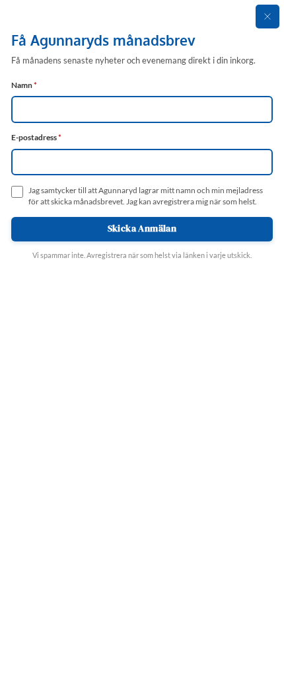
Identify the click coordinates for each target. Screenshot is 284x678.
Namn (24, 85)
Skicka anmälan (142, 228)
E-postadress (36, 137)
